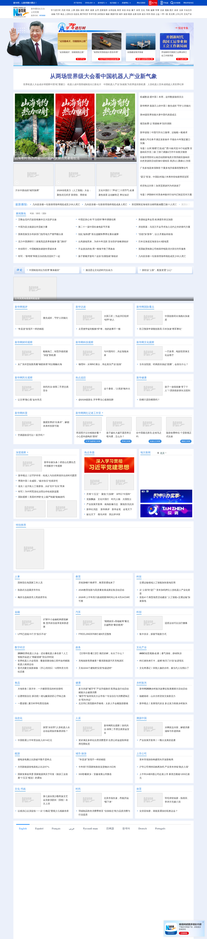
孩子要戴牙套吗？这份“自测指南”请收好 (98, 256)
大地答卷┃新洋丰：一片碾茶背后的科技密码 (40, 689)
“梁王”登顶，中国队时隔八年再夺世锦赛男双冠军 (164, 177)
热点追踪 (81, 377)
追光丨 (21, 486)
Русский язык (90, 828)
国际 (78, 10)
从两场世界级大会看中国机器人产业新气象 (103, 76)
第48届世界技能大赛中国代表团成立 (158, 114)
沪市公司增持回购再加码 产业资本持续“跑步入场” (164, 767)
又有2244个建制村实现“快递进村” (95, 668)
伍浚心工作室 (155, 441)
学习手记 (81, 59)
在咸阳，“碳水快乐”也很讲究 (43, 481)
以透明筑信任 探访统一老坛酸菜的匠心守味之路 (42, 696)
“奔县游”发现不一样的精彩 (31, 329)
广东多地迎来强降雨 (150, 168)
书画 (148, 10)
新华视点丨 (23, 475)
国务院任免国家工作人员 (30, 582)
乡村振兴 (101, 14)
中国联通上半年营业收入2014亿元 (35, 740)
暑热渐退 (102, 195)
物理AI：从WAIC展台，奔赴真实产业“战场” (100, 364)
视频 (167, 10)
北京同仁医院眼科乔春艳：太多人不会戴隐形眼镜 (103, 703)
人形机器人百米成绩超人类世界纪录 (166, 84)
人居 (78, 718)
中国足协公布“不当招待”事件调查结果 (97, 219)
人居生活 (69, 14)
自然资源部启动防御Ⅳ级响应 (154, 161)
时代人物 (115, 499)
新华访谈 (81, 306)
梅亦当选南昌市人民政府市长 (32, 597)
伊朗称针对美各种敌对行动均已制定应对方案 (169, 194)
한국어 (126, 828)
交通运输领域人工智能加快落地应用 (157, 582)
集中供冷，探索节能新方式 (152, 634)
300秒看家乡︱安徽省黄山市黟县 (95, 774)
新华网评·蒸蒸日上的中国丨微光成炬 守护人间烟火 (165, 106)
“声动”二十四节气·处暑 (123, 190)
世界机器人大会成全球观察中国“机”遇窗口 (44, 84)
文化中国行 (103, 499)
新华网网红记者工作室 (88, 413)
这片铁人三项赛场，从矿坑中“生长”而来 (45, 486)
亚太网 (172, 14)
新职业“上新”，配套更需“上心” (157, 270)
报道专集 (183, 28)
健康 (152, 10)
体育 (138, 10)
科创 (129, 10)
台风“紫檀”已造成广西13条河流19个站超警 (168, 148)
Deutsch (142, 828)
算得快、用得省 (79, 195)
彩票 (139, 14)
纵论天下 (90, 514)
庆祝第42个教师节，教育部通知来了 (97, 582)
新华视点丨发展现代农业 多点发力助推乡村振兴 (163, 703)
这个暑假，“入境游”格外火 (117, 388)
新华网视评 (21, 306)
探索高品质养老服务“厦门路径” (51, 241)
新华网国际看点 (145, 306)
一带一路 (164, 14)
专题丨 (143, 148)
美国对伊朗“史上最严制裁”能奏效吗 (47, 497)
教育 (119, 10)
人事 (73, 10)
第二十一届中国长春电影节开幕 (94, 227)
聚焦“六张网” (107, 494)
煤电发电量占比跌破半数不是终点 (35, 759)
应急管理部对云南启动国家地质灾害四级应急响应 (165, 157)
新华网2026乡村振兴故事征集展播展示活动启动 (163, 689)
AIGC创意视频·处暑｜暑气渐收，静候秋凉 (160, 653)
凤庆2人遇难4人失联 (180, 161)
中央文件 (188, 10)
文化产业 (188, 14)
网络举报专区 (188, 3)
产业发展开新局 (94, 504)
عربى (72, 828)
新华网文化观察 (145, 342)
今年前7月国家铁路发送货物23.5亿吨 (97, 767)
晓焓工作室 (186, 441)
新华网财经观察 (24, 342)
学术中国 (93, 14)
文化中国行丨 (105, 190)
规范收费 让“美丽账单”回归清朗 (155, 123)
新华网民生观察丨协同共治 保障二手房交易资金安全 (116, 729)
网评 (87, 10)
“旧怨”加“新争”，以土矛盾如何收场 (155, 234)
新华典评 (105, 509)
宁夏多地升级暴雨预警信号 (174, 168)
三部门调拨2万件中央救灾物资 (171, 152)
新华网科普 (21, 413)
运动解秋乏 (113, 195)
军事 (157, 10)
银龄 (108, 14)
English (23, 828)
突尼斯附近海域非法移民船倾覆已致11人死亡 (154, 204)
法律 (181, 10)
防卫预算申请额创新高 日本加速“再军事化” (160, 329)
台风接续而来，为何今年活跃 (93, 241)
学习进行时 (56, 10)
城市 (121, 14)
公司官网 (35, 12)
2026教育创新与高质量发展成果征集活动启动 (101, 590)
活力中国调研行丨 (27, 241)
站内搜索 (177, 3)
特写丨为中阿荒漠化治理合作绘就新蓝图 (38, 491)
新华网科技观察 (84, 342)
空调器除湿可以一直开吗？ (31, 435)
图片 (171, 10)
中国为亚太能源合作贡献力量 (32, 227)
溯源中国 (114, 14)
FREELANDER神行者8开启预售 (95, 634)
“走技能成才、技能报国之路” (71, 52)
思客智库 (104, 10)
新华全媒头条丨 (52, 462)
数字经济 (84, 14)
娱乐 (144, 14)
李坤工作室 (126, 441)
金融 (53, 14)
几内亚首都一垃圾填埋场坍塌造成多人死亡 (105, 204)
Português (160, 828)
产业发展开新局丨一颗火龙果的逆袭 (157, 740)
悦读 (153, 14)
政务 (176, 10)
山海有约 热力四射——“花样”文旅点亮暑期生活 (47, 158)
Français (56, 828)
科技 (124, 10)
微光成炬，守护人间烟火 (55, 318)
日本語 (110, 828)
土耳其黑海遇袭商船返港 (27, 298)
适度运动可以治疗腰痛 (176, 623)
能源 (130, 14)
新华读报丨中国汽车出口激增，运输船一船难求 (163, 132)
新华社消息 (92, 509)
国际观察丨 (23, 497)
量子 (133, 10)
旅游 (125, 14)
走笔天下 (127, 509)
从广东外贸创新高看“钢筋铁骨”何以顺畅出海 (40, 364)
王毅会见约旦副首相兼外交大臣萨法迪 (37, 219)
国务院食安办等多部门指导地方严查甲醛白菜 (40, 234)
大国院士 (127, 499)
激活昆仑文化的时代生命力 (99, 270)
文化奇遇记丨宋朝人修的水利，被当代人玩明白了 (164, 668)
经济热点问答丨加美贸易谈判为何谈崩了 (160, 186)
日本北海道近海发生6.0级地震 (153, 241)
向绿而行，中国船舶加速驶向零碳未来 (37, 249)
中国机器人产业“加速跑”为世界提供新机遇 (124, 84)
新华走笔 (116, 509)
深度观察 (21, 452)
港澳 (92, 10)
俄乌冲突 (102, 514)
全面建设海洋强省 (135, 52)
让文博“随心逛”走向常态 (30, 399)
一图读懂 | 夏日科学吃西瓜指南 (33, 703)
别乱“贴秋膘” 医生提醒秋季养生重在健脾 (98, 234)
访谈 (162, 10)
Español (39, 828)
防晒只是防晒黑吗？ (149, 399)
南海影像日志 (111, 504)
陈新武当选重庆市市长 (29, 590)
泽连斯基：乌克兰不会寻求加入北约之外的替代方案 (164, 227)
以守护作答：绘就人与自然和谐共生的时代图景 (53, 475)
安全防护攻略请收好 (118, 241)
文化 (143, 10)
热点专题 (89, 452)
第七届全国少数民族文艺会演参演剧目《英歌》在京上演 (55, 800)
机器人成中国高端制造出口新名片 (84, 84)
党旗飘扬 (90, 499)
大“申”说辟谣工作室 (93, 441)
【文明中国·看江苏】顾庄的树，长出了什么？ (101, 653)
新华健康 (141, 377)
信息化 (76, 14)
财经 (82, 10)
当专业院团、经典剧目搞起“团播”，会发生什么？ (163, 364)
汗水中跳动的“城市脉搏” (27, 190)
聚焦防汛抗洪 (127, 504)
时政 (68, 10)
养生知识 (124, 195)
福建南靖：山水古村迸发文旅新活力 (157, 696)
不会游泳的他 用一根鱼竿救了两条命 (96, 249)
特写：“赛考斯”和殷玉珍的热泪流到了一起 (39, 256)
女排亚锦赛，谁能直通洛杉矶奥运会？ (158, 811)
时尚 (148, 14)
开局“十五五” (92, 494)
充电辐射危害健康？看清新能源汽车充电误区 (101, 660)
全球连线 (112, 10)
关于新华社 (78, 3)
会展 (135, 14)
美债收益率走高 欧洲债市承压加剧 (155, 219)
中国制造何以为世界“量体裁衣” (44, 270)
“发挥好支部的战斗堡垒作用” (105, 52)
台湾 (97, 10)
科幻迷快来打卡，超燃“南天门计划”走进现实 (161, 660)
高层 (63, 10)
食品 (62, 14)
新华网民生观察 (24, 377)
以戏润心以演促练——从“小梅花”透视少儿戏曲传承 (43, 811)
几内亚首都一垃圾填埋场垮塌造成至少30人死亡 (56, 204)
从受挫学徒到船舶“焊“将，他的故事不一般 (100, 329)
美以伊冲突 (114, 514)
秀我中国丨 (23, 481)
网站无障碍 (141, 3)
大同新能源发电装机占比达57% (33, 767)
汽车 (58, 14)
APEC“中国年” (123, 494)
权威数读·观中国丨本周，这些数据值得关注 (161, 97)
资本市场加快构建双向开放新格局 (156, 759)
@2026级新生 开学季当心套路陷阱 (96, 399)
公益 (158, 14)
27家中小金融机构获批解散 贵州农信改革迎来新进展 (55, 623)
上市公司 (179, 14)
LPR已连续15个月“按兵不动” (32, 634)
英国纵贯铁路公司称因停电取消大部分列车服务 (162, 249)
